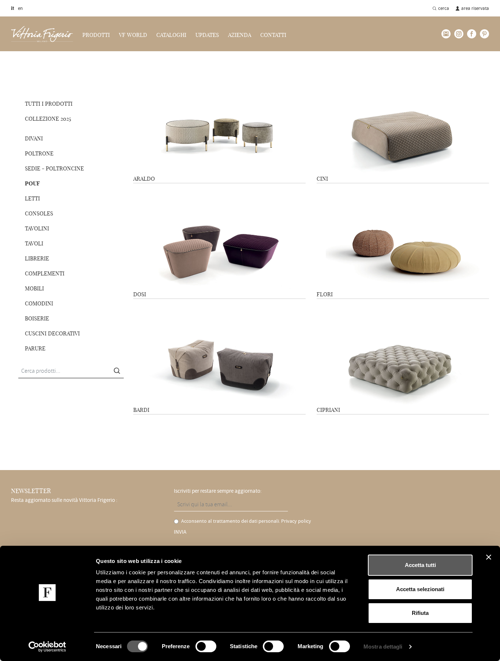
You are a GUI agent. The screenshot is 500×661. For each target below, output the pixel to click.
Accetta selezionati (420, 589)
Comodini (39, 303)
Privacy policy (296, 521)
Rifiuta (420, 613)
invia (180, 532)
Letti (32, 198)
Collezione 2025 (48, 118)
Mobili (34, 288)
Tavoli (34, 243)
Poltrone (39, 153)
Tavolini (37, 228)
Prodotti (38, 65)
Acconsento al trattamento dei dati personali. (246, 521)
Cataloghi (171, 35)
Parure (35, 348)
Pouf (58, 65)
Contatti (273, 35)
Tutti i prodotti (48, 103)
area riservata (475, 8)
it (12, 8)
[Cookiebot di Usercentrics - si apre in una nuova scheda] (47, 646)
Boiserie (37, 318)
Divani (34, 138)
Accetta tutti (420, 565)
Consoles (39, 213)
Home (16, 65)
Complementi (44, 273)
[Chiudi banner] (488, 557)
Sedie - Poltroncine (54, 168)
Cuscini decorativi (52, 333)
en (20, 8)
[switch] (205, 646)
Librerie (37, 258)
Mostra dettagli (383, 646)
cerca (443, 8)
